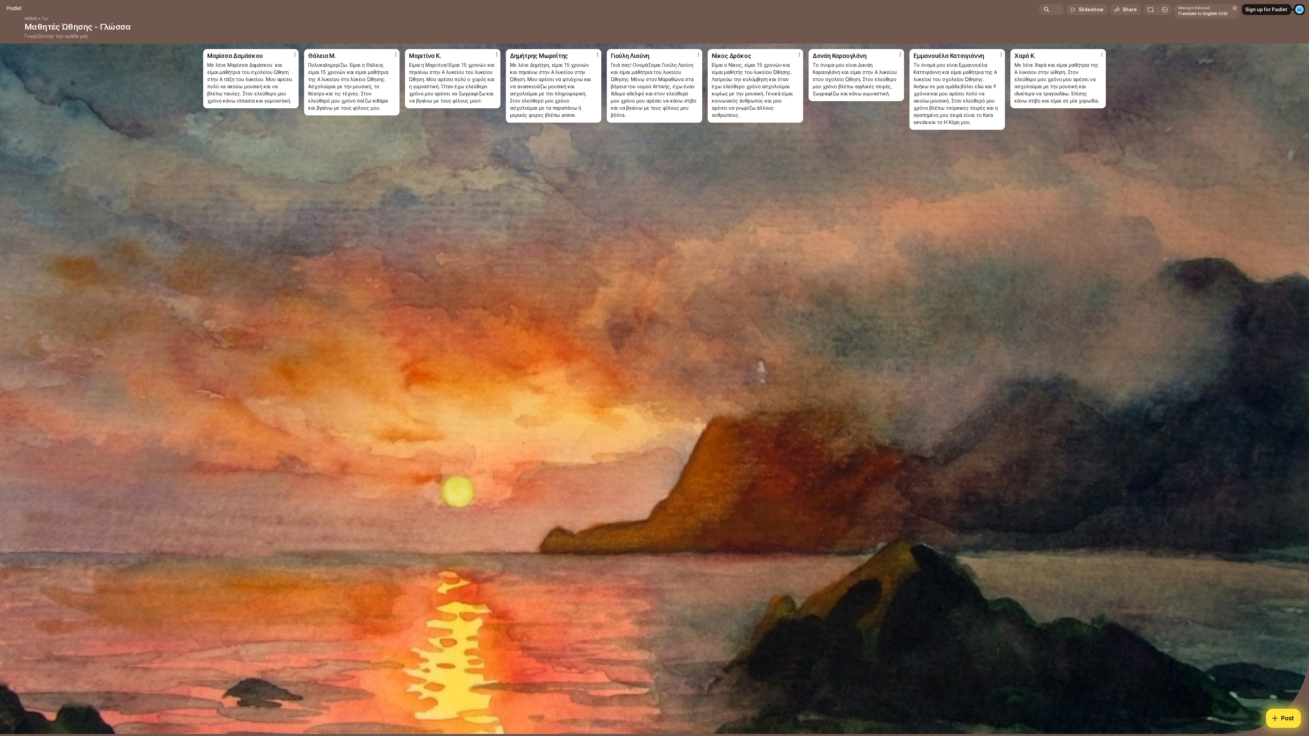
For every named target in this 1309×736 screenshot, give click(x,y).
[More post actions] (295, 54)
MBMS (31, 18)
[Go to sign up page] (1299, 9)
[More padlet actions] (1165, 9)
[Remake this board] (1150, 9)
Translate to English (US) (1203, 13)
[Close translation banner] (1234, 8)
